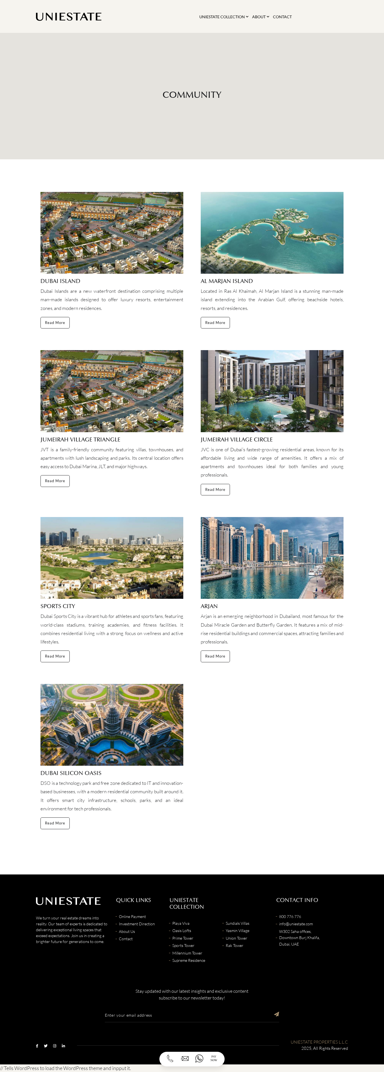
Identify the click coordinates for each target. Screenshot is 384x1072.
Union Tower (236, 938)
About (259, 16)
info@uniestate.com (296, 923)
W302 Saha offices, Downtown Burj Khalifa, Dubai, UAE (299, 937)
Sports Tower (183, 945)
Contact (282, 16)
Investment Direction (137, 923)
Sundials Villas (237, 923)
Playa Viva (180, 923)
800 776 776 (290, 916)
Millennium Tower (187, 953)
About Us (127, 931)
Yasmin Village (237, 930)
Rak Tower (234, 945)
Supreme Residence (188, 960)
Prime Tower (182, 938)
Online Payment (132, 916)
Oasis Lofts (181, 930)
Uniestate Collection (222, 16)
